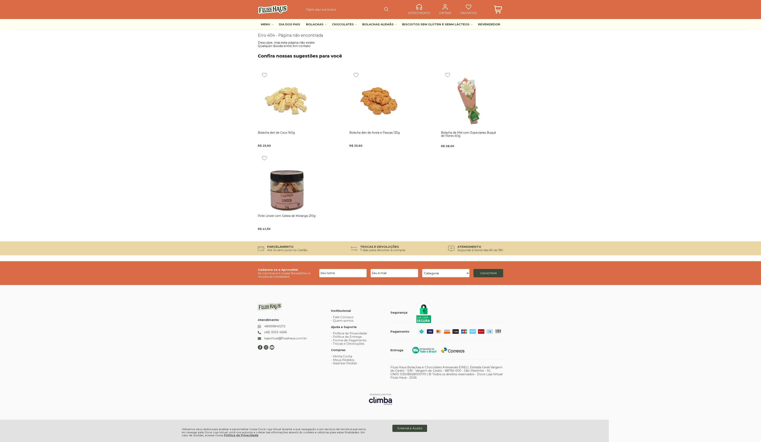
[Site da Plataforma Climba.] (380, 399)
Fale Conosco (343, 317)
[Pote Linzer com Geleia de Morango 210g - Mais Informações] (287, 181)
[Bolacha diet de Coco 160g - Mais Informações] (287, 98)
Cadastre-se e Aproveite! (278, 270)
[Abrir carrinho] (498, 9)
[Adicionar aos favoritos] (264, 75)
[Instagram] (266, 348)
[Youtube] (272, 348)
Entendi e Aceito (409, 428)
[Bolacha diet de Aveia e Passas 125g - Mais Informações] (379, 98)
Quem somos (343, 320)
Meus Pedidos (343, 360)
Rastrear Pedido (345, 363)
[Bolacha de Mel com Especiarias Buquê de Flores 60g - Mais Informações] (470, 98)
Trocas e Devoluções (348, 343)
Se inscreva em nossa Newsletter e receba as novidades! (284, 274)
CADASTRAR (488, 273)
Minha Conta (342, 356)
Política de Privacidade (241, 435)
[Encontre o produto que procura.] (386, 9)
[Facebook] (260, 348)
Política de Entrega (347, 337)
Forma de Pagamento (350, 340)
